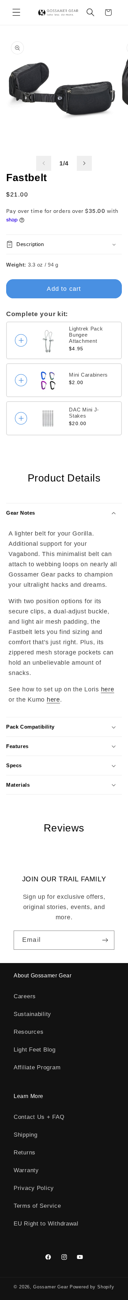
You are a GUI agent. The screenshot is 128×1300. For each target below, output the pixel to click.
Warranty (26, 1170)
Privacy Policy (34, 1188)
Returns (24, 1152)
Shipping (26, 1135)
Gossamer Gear (50, 1286)
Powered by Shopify (92, 1286)
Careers (25, 996)
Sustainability (32, 1014)
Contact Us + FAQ (39, 1117)
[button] (17, 12)
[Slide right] (84, 163)
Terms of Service (37, 1206)
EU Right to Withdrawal (46, 1223)
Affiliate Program (37, 1067)
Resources (28, 1032)
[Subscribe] (105, 940)
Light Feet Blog (35, 1049)
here (107, 689)
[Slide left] (43, 163)
